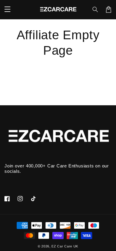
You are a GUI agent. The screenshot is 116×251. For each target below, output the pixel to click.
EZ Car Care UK (64, 246)
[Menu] (7, 9)
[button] (95, 9)
